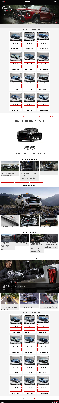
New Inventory (15, 41)
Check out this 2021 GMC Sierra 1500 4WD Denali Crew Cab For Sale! (43, 69)
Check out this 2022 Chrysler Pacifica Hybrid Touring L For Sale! (29, 69)
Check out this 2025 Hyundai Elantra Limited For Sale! (15, 110)
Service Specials (36, 255)
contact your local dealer (35, 398)
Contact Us (15, 87)
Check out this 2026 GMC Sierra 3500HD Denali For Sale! (29, 90)
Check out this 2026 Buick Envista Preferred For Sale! (15, 49)
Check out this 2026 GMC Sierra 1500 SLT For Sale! (15, 90)
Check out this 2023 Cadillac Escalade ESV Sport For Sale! (29, 49)
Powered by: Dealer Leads (55, 402)
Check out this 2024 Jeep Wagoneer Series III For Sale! (43, 110)
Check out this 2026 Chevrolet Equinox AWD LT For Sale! (15, 69)
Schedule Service (7, 255)
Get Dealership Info (54, 1)
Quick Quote (15, 65)
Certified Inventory (37, 116)
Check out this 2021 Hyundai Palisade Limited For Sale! (29, 110)
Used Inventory (15, 43)
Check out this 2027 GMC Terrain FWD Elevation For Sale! (43, 90)
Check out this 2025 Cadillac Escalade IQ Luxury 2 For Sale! (43, 49)
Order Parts (22, 255)
